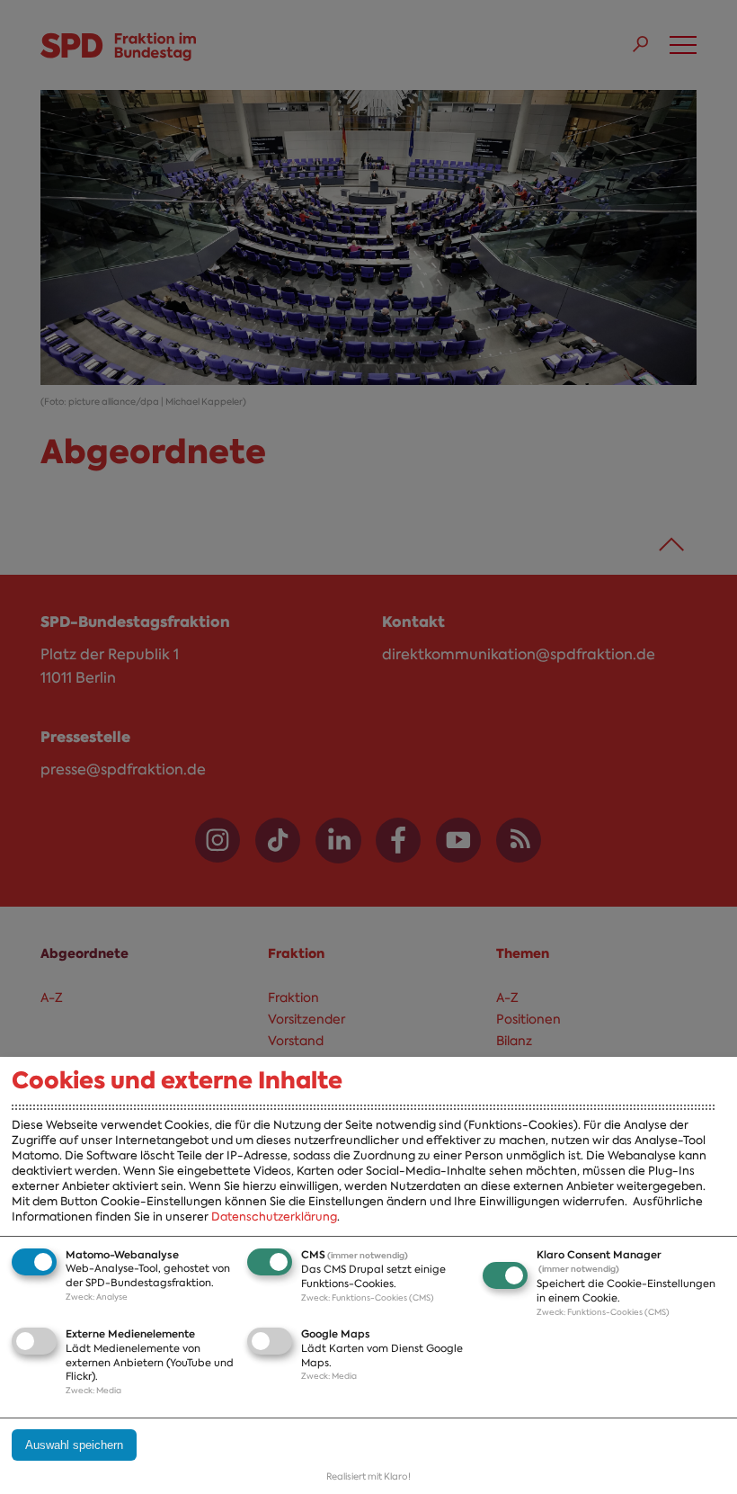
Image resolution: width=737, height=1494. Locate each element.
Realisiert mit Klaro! (368, 1476)
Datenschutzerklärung (274, 1216)
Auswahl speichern (74, 1445)
